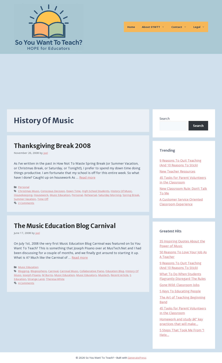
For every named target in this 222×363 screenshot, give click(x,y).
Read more (87, 177)
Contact (176, 27)
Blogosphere (39, 271)
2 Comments (26, 203)
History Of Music (121, 191)
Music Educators (86, 275)
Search (165, 118)
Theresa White (55, 279)
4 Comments (26, 283)
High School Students (95, 191)
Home (131, 27)
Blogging (23, 271)
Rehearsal (90, 195)
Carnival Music (69, 271)
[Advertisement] (111, 80)
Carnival (53, 271)
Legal (196, 27)
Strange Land (36, 279)
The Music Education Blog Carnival (65, 226)
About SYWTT (151, 27)
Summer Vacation (25, 199)
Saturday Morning (109, 195)
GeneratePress (137, 357)
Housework (41, 195)
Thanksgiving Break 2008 (52, 146)
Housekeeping (23, 195)
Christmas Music (28, 191)
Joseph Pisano (32, 275)
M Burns (47, 275)
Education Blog (114, 271)
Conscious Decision (53, 191)
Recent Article (119, 275)
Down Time (73, 191)
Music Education (60, 195)
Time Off (42, 199)
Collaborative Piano (92, 271)
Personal (23, 187)
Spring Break (131, 195)
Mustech (103, 275)
